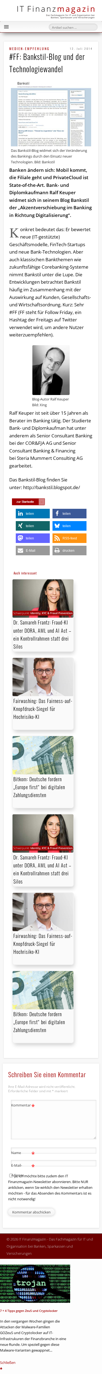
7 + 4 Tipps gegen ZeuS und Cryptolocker (29, 1311)
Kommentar (23, 1106)
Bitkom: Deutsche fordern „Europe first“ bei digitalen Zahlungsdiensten (39, 786)
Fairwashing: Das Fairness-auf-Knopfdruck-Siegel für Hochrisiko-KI (42, 708)
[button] (33, 513)
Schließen (8, 1362)
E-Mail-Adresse (23, 1170)
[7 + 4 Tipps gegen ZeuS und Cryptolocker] (35, 1284)
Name (23, 1153)
